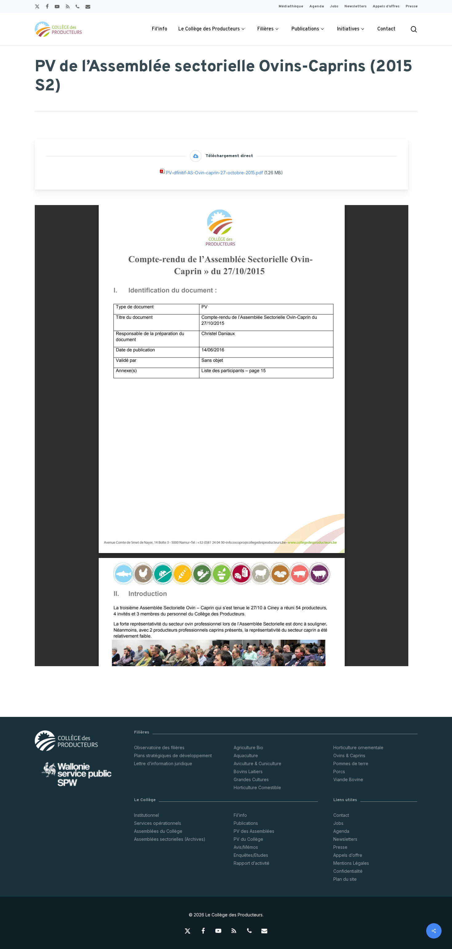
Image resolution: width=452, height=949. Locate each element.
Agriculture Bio (248, 747)
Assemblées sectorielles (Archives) (169, 839)
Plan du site (345, 879)
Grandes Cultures (251, 779)
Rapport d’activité (251, 863)
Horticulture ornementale (358, 747)
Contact (341, 815)
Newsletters (345, 839)
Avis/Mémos (246, 847)
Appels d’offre (347, 855)
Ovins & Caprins (349, 755)
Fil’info (240, 815)
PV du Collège (248, 839)
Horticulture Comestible (257, 787)
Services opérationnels (157, 823)
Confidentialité (348, 871)
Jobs (338, 823)
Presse (340, 847)
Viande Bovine (348, 779)
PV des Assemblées (254, 831)
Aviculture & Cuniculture (257, 763)
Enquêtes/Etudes (251, 855)
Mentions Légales (351, 863)
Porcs (339, 771)
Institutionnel (146, 815)
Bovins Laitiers (248, 771)
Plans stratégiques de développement (173, 755)
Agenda (341, 831)
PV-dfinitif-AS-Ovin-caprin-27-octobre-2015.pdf (214, 173)
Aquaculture (246, 755)
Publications (246, 823)
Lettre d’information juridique (163, 763)
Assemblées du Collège (158, 831)
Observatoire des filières (159, 747)
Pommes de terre (350, 763)
